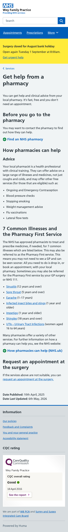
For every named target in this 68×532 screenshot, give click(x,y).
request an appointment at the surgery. (28, 379)
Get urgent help (13, 57)
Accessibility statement (15, 438)
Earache (11, 297)
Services (10, 68)
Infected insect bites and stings (26, 303)
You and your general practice (20, 432)
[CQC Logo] (17, 462)
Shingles (11, 318)
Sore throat (13, 292)
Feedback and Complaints (18, 426)
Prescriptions (35, 32)
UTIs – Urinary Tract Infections (25, 324)
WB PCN (25, 511)
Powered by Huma (15, 525)
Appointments (12, 32)
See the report (17, 494)
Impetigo (12, 313)
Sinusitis (11, 286)
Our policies (9, 421)
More (53, 32)
